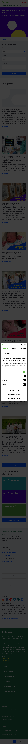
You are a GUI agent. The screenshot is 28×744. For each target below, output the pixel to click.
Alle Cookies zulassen (14, 390)
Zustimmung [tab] (5, 348)
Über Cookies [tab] (23, 348)
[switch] (24, 376)
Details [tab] (14, 348)
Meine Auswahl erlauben (14, 394)
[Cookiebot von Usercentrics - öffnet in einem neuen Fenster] (20, 345)
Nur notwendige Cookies (14, 398)
